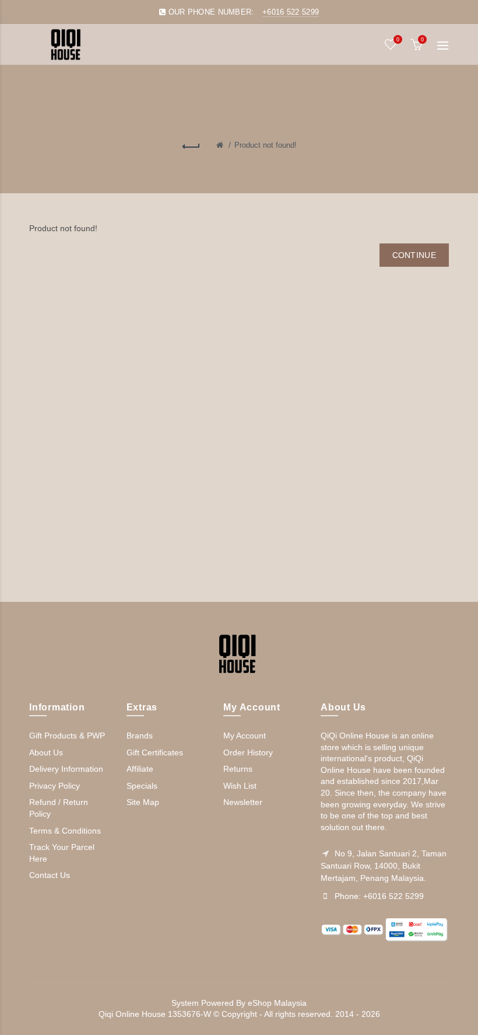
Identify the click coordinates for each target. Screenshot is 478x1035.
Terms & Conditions (65, 830)
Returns (237, 768)
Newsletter (242, 802)
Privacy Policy (54, 785)
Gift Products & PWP (67, 735)
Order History (248, 752)
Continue (414, 255)
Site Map (142, 802)
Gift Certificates (154, 752)
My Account (244, 735)
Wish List (239, 785)
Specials (141, 785)
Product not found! (265, 145)
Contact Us (49, 875)
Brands (139, 735)
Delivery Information (66, 768)
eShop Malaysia (277, 1003)
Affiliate (139, 768)
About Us (46, 752)
